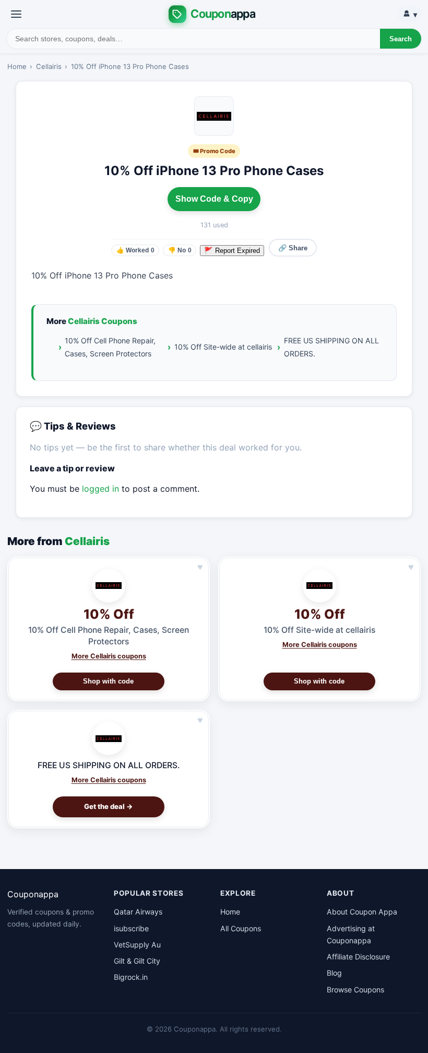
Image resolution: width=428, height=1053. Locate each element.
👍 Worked (135, 250)
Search (400, 39)
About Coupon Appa (362, 911)
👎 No (180, 250)
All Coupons (240, 928)
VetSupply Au (137, 944)
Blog (334, 972)
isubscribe (131, 928)
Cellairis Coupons (102, 321)
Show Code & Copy (214, 198)
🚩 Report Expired (232, 250)
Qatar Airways (138, 911)
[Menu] (16, 14)
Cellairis (49, 66)
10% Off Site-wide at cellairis (223, 346)
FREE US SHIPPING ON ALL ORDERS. (331, 347)
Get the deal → (108, 806)
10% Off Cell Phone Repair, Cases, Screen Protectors (110, 347)
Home (17, 66)
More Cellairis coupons (109, 656)
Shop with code (108, 681)
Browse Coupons (355, 989)
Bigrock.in (131, 977)
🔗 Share (292, 248)
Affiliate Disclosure (358, 956)
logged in (100, 488)
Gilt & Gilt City (137, 960)
